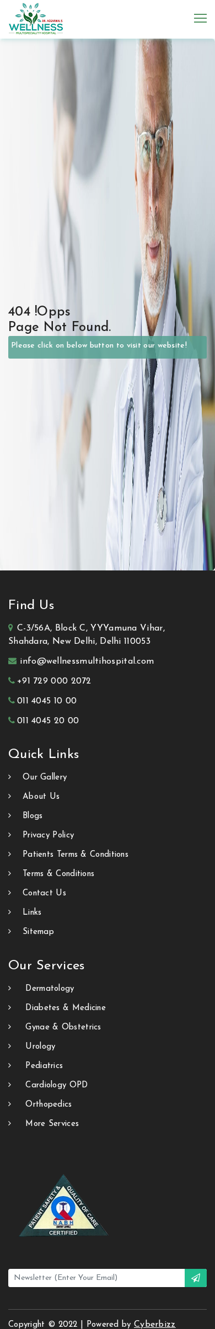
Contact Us (44, 893)
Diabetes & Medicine (65, 1008)
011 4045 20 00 (48, 721)
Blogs (33, 816)
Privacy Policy (48, 835)
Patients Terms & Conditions (75, 855)
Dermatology (49, 989)
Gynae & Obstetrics (63, 1027)
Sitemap (38, 932)
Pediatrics (44, 1066)
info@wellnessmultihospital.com (87, 661)
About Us (41, 797)
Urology (40, 1047)
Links (32, 913)
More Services (52, 1124)
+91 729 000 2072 (54, 681)
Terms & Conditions (58, 874)
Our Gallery (45, 777)
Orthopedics (48, 1105)
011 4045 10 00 (47, 701)
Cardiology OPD (56, 1085)
